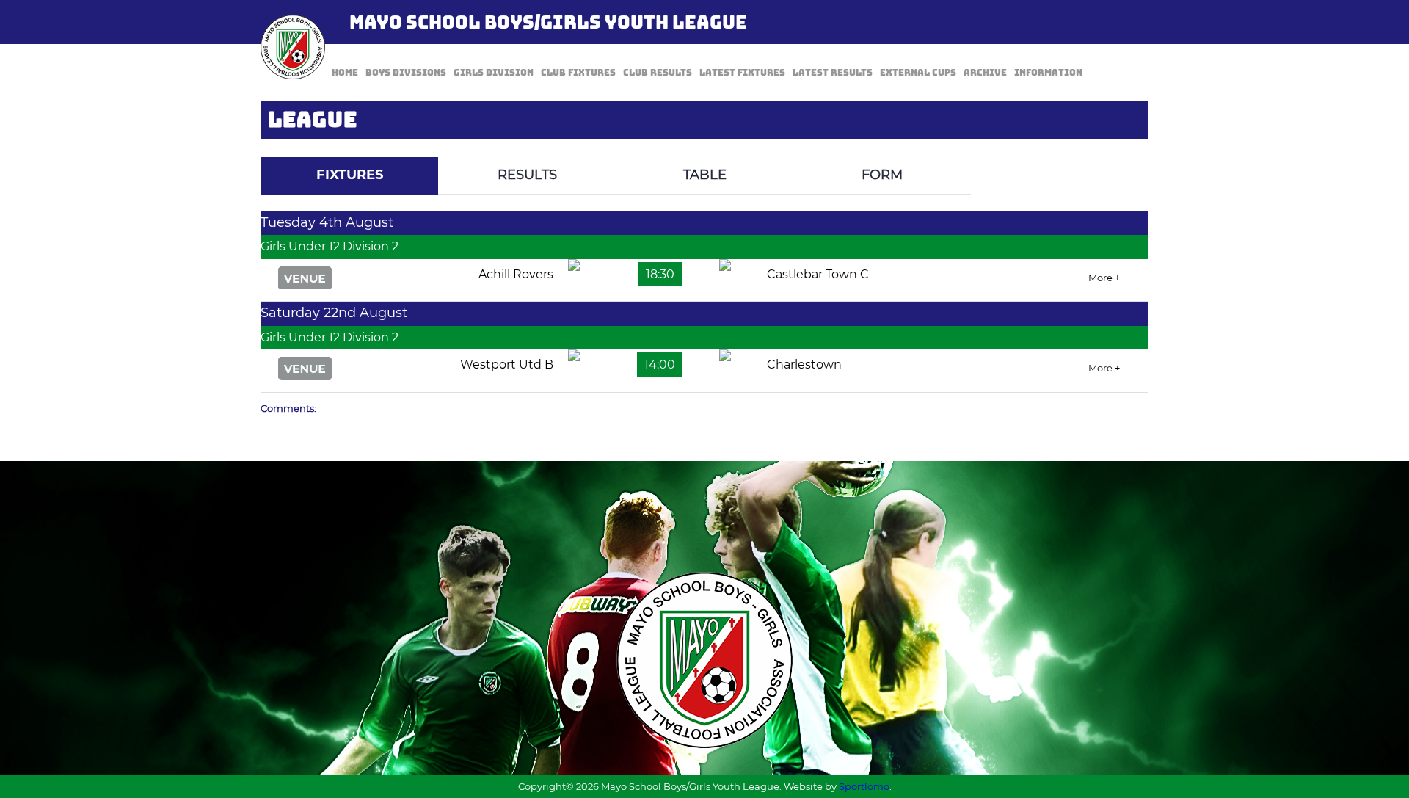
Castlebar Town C (818, 274)
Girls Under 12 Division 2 (329, 246)
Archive (985, 72)
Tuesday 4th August (327, 222)
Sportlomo (864, 786)
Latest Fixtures (742, 72)
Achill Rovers (515, 274)
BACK (1113, 146)
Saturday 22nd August (334, 313)
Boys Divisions (405, 72)
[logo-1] (293, 47)
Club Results (657, 72)
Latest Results (833, 72)
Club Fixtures (578, 72)
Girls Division (494, 72)
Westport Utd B (506, 364)
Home (345, 72)
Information (1048, 72)
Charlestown (804, 364)
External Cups (918, 72)
